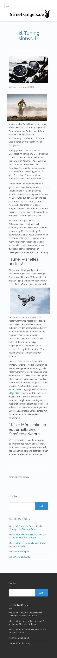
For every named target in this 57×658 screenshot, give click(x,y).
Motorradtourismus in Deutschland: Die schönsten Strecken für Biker (27, 536)
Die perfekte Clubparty (19, 556)
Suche (41, 506)
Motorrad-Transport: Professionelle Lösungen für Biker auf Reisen (25, 528)
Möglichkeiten (15, 393)
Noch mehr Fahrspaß (19, 551)
